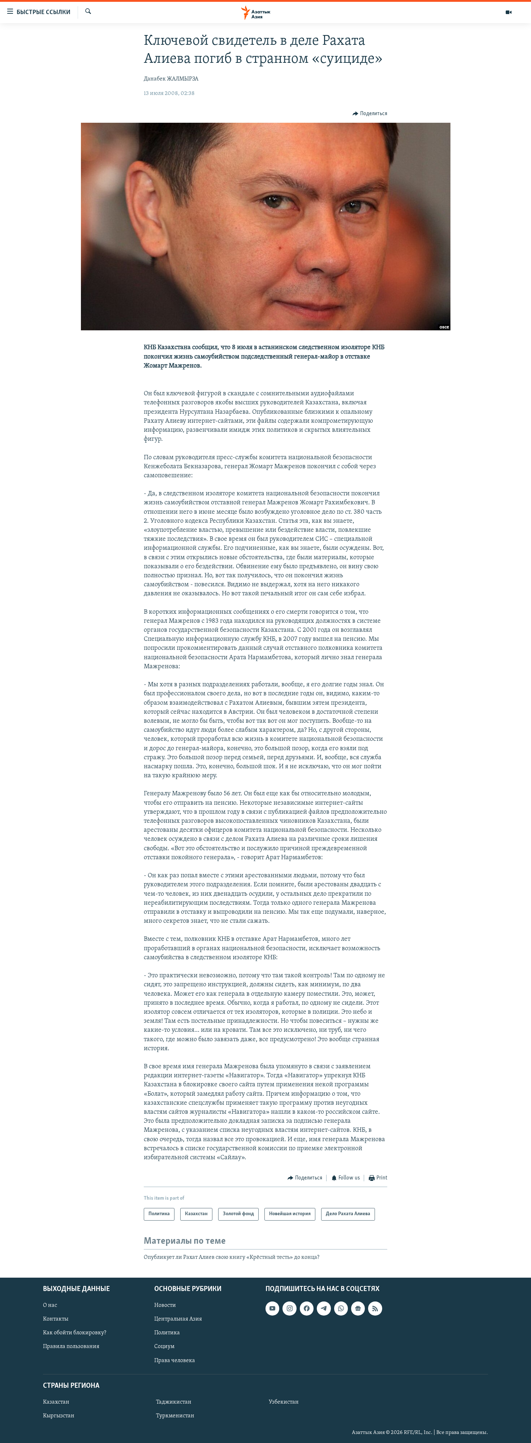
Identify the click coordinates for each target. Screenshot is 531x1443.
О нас (50, 1305)
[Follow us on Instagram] (289, 1308)
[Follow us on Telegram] (324, 1308)
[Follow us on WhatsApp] (341, 1308)
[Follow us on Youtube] (272, 1308)
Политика (167, 1333)
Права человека (174, 1360)
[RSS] (375, 1308)
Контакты (55, 1319)
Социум (164, 1346)
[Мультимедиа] (508, 12)
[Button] (370, 113)
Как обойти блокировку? (74, 1333)
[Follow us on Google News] (358, 1308)
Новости (165, 1305)
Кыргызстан (58, 1416)
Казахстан (56, 1402)
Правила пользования (71, 1346)
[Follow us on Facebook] (307, 1308)
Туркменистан (175, 1416)
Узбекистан (284, 1402)
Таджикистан (173, 1402)
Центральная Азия (178, 1319)
